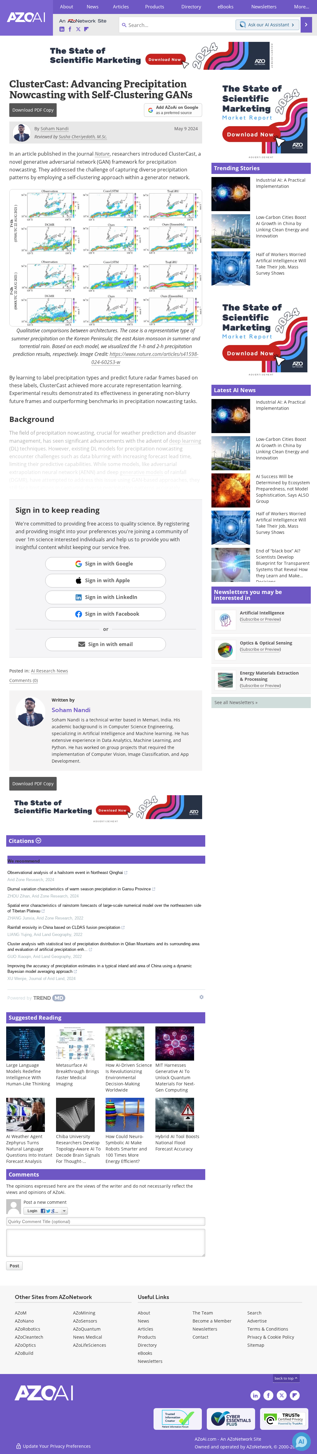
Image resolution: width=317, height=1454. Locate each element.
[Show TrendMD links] (201, 997)
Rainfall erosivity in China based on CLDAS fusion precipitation (63, 927)
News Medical (87, 1337)
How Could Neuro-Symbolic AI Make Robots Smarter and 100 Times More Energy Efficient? (126, 1148)
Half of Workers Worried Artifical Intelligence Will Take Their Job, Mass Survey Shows (281, 263)
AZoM (21, 1313)
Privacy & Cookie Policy (270, 1337)
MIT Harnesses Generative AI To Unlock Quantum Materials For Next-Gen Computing (175, 1077)
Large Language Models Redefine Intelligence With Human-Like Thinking (28, 1074)
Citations (22, 840)
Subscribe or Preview (260, 619)
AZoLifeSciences (89, 1345)
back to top (284, 1378)
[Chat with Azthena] (301, 1441)
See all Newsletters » (236, 702)
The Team (203, 1313)
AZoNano (24, 1321)
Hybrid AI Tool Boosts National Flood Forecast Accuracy (177, 1142)
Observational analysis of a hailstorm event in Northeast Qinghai (65, 872)
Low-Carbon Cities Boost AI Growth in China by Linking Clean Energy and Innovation (282, 226)
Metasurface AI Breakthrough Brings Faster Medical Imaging (77, 1074)
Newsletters (205, 1329)
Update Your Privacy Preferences (56, 1446)
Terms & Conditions (267, 1329)
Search (254, 1313)
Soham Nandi (71, 710)
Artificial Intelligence (262, 613)
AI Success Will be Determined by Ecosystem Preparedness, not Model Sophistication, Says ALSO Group (283, 488)
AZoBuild (24, 1353)
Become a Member (212, 1321)
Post (14, 1266)
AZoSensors (85, 1321)
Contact (200, 1337)
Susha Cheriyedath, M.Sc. (83, 137)
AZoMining (84, 1313)
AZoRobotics (27, 1329)
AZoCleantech (29, 1337)
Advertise (257, 1321)
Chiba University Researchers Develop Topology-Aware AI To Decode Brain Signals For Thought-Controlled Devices (78, 1151)
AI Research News (49, 671)
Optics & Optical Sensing (266, 643)
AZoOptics (25, 1345)
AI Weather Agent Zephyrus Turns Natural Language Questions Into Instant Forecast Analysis (29, 1148)
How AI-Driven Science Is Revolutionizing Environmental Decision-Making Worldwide (129, 1077)
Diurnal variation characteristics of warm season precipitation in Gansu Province (79, 889)
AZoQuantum (87, 1329)
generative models (141, 472)
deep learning (185, 440)
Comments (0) (23, 680)
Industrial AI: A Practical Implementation (281, 183)
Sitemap (255, 1345)
